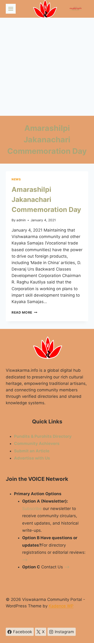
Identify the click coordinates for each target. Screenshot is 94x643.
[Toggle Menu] (11, 9)
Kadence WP (61, 606)
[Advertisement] (47, 66)
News (16, 179)
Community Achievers (37, 443)
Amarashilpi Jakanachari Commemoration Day (46, 199)
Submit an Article (31, 451)
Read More (24, 312)
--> (25, 559)
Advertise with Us (32, 458)
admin (21, 220)
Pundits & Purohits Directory (43, 436)
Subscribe (32, 508)
